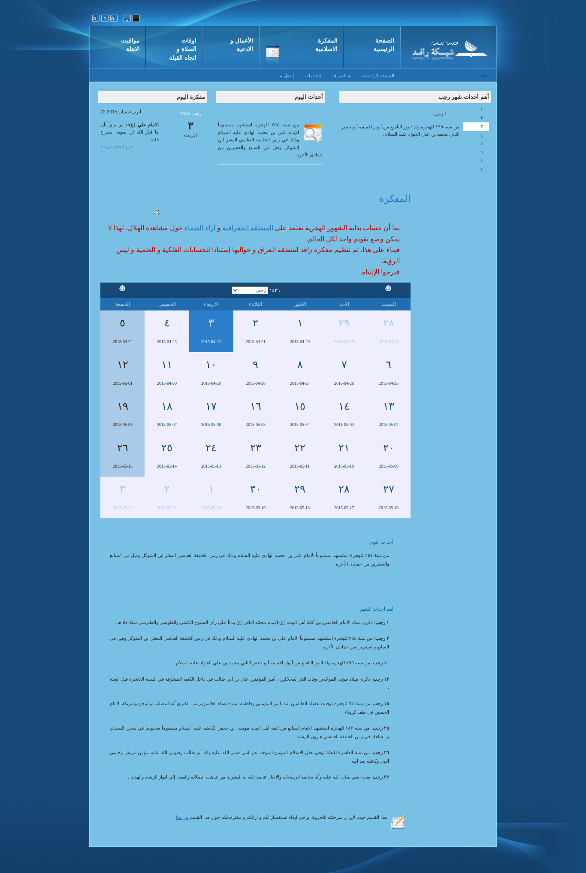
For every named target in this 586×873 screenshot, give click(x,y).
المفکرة (395, 198)
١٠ (211, 364)
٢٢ (299, 447)
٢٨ (388, 323)
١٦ (255, 406)
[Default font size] (104, 18)
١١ (166, 364)
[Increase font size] (95, 18)
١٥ (299, 406)
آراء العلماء (199, 227)
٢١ (344, 447)
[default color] (127, 18)
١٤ (344, 406)
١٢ (122, 364)
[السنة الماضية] (388, 290)
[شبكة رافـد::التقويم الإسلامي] (448, 49)
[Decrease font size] (113, 18)
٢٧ (388, 489)
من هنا (182, 817)
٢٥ (166, 447)
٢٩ (344, 323)
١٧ (211, 406)
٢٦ (122, 447)
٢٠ (388, 447)
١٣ (388, 406)
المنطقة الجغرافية (247, 227)
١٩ (122, 406)
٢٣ (255, 447)
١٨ (166, 406)
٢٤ (211, 447)
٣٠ (255, 489)
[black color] (136, 18)
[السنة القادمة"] (122, 290)
